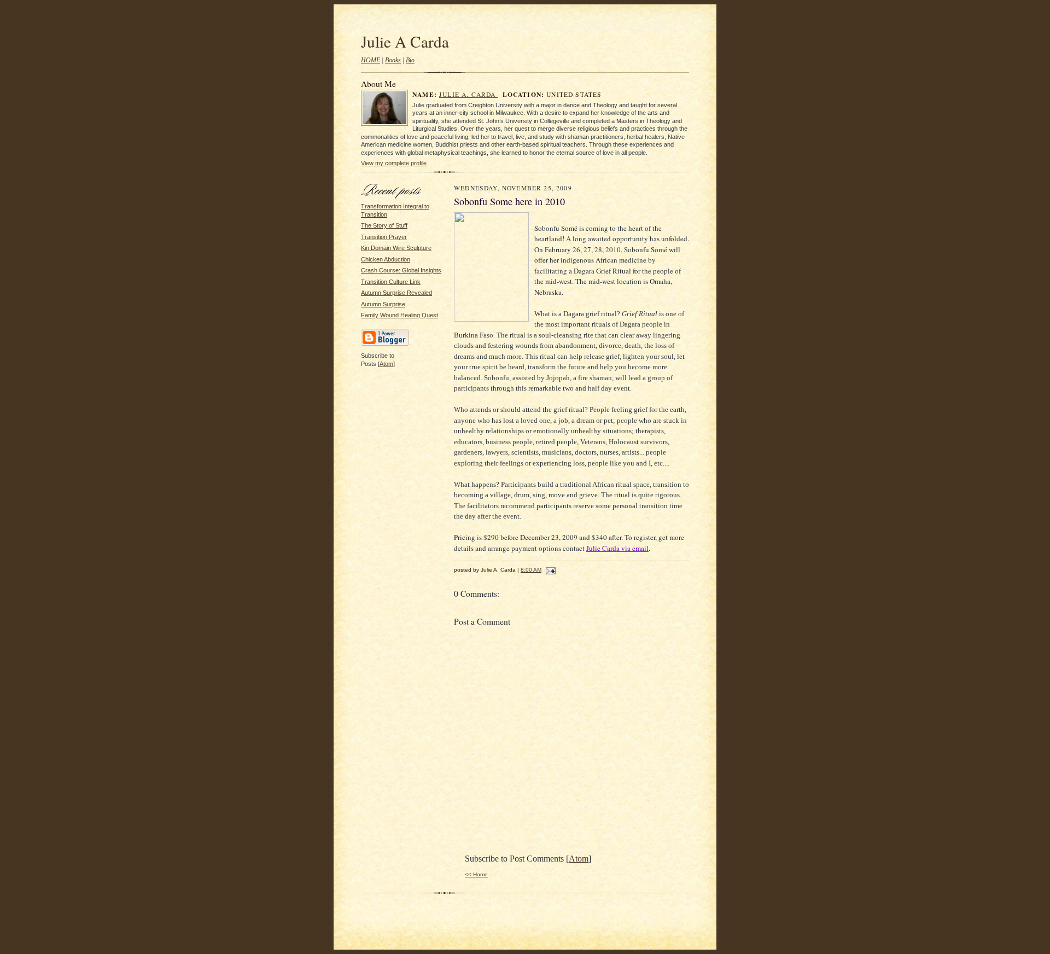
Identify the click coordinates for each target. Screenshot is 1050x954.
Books (393, 60)
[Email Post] (549, 570)
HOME (370, 60)
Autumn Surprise (383, 304)
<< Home (476, 874)
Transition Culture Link (391, 281)
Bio (410, 60)
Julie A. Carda (468, 94)
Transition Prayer (384, 237)
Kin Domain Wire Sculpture (396, 248)
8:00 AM (531, 570)
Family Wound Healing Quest (399, 315)
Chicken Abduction (385, 259)
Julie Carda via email (617, 548)
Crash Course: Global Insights (401, 270)
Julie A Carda (405, 41)
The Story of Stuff (384, 225)
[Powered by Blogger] (385, 344)
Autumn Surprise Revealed (396, 292)
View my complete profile (394, 163)
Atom (386, 363)
